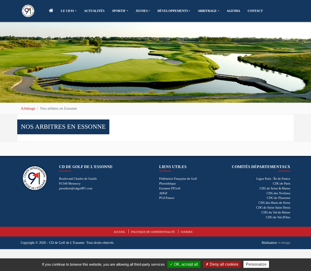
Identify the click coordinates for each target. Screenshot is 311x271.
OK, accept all (185, 264)
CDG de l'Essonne (278, 198)
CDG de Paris (281, 183)
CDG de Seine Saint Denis (273, 207)
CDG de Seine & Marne (274, 188)
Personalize (256, 264)
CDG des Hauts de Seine (274, 202)
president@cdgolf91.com (75, 188)
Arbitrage (28, 108)
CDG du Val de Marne (275, 212)
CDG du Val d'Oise (278, 217)
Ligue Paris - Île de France (273, 178)
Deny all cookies (223, 264)
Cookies (186, 231)
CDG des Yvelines (278, 193)
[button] (68, 11)
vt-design (284, 243)
